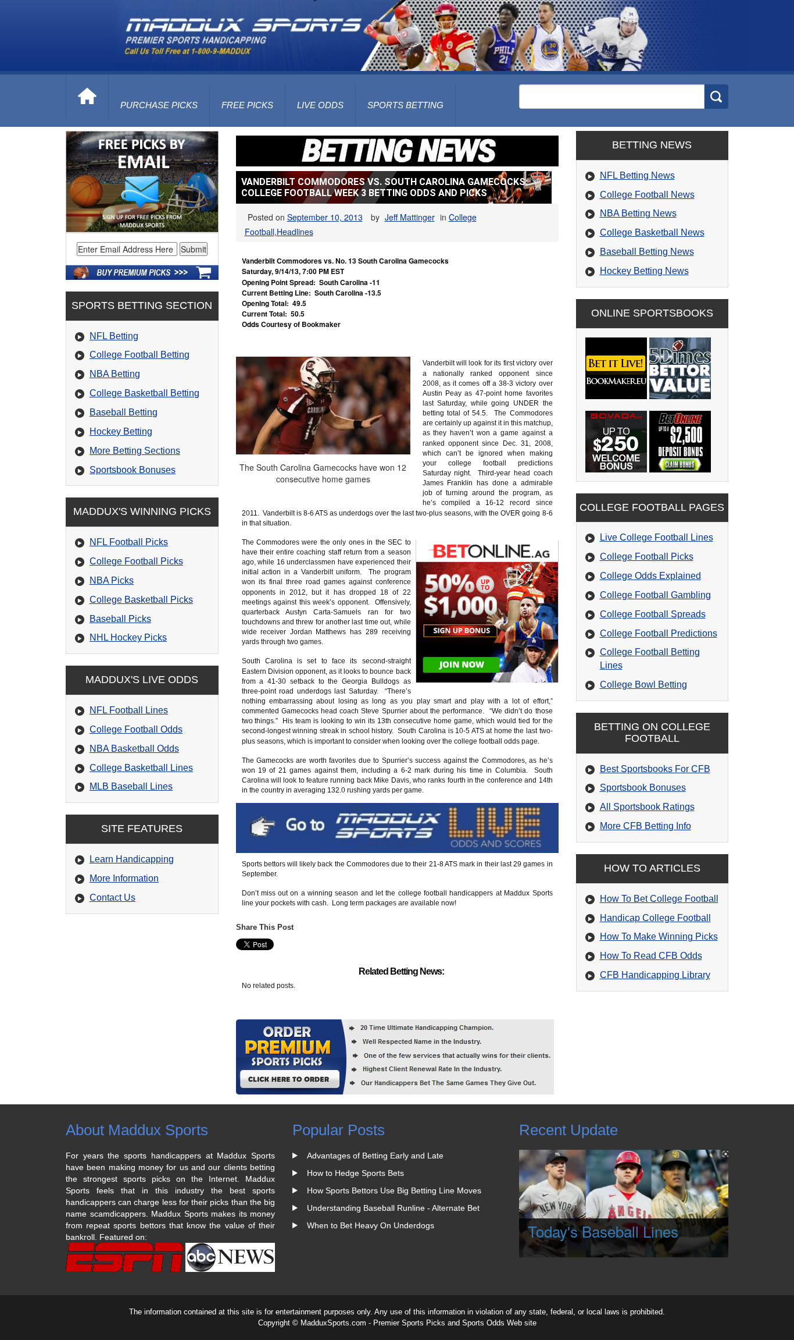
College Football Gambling (655, 595)
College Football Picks (136, 561)
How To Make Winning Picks (659, 936)
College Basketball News (652, 232)
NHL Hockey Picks (128, 637)
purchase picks (159, 105)
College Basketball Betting (144, 393)
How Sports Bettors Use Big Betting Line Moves (394, 1190)
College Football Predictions (658, 633)
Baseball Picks (120, 619)
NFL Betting (114, 336)
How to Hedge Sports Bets (355, 1173)
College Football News (647, 195)
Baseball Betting (124, 412)
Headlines (295, 231)
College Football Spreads (653, 614)
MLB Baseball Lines (131, 786)
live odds (320, 105)
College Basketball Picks (141, 600)
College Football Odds (136, 729)
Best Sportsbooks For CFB (655, 769)
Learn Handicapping (132, 859)
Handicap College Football (655, 918)
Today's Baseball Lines (603, 1231)
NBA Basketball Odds (134, 748)
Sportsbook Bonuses (133, 470)
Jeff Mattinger (410, 217)
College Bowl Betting (643, 684)
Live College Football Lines (656, 537)
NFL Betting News (637, 175)
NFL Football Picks (129, 542)
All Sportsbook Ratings (647, 807)
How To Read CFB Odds (651, 956)
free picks (247, 105)
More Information (124, 878)
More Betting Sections (135, 451)
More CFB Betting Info (645, 826)
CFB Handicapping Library (655, 975)
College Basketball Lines (141, 768)
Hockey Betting (121, 431)
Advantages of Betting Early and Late (375, 1155)
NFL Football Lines (129, 710)
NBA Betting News (638, 213)
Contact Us (112, 897)
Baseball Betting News (647, 252)
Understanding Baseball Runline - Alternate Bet (393, 1208)
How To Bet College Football (659, 899)
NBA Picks (112, 580)
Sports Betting (405, 105)
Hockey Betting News (644, 271)
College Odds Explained (650, 576)
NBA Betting (115, 374)
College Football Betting (139, 355)
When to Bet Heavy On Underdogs (370, 1225)
